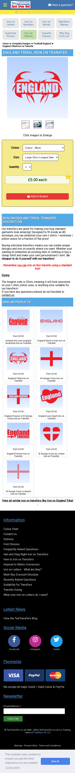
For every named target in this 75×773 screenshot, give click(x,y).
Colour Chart (10, 529)
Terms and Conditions (50, 745)
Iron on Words (46, 23)
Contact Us (10, 534)
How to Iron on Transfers (18, 559)
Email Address (12, 706)
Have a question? (62, 5)
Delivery (8, 539)
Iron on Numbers (28, 23)
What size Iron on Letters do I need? (25, 594)
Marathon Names (64, 23)
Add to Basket (39, 196)
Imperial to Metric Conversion (21, 564)
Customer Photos (10, 35)
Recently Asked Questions (19, 579)
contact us (8, 295)
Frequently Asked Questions (20, 549)
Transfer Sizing (12, 589)
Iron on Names (28, 35)
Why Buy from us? (64, 35)
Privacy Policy (30, 745)
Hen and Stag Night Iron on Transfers (25, 554)
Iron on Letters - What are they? (22, 569)
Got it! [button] (55, 761)
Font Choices (11, 544)
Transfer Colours (46, 35)
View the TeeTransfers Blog (20, 618)
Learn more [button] (13, 767)
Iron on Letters (11, 23)
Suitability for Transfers (17, 584)
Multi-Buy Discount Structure (20, 574)
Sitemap (18, 745)
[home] (20, 8)
